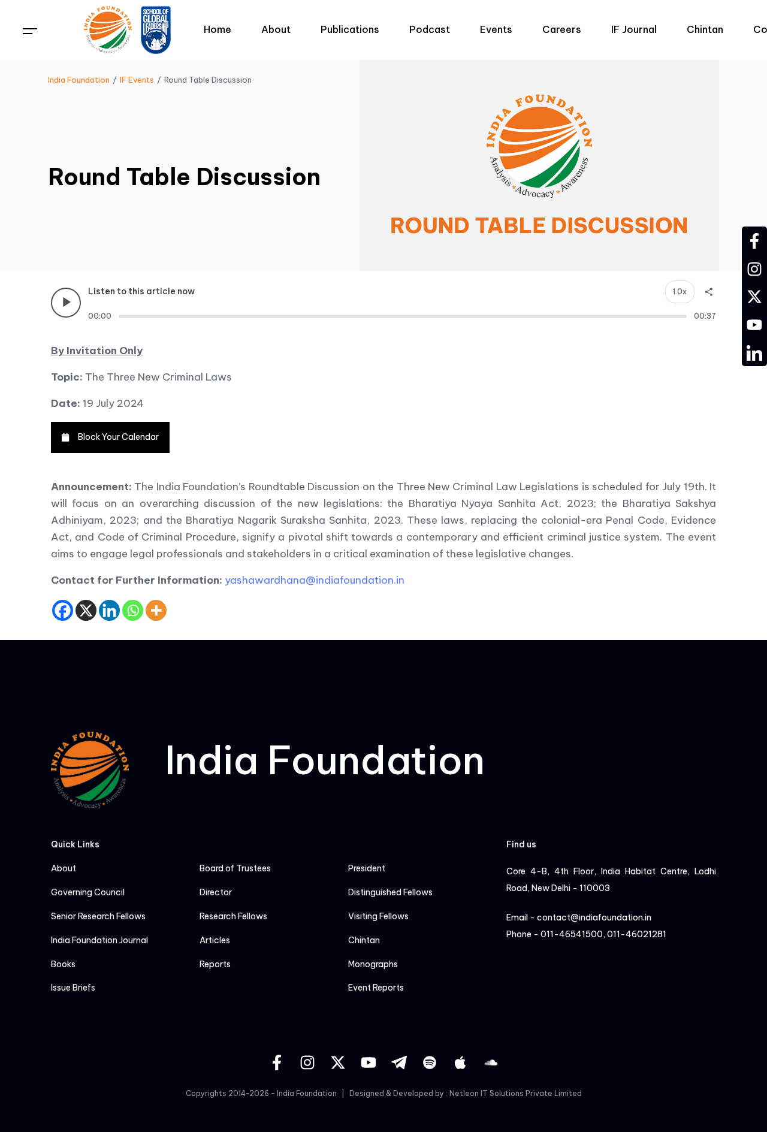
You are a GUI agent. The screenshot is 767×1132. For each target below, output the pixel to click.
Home (217, 29)
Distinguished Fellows (390, 893)
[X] (86, 610)
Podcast (429, 29)
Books (63, 964)
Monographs (373, 964)
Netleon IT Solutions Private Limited (515, 1093)
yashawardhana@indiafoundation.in (314, 580)
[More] (156, 610)
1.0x (680, 291)
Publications (350, 29)
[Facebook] (62, 610)
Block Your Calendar (118, 436)
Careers (561, 29)
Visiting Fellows (378, 916)
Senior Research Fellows (98, 916)
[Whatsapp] (132, 610)
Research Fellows (233, 916)
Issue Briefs (73, 988)
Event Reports (376, 988)
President (366, 869)
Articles (215, 940)
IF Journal (634, 29)
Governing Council (88, 893)
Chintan (705, 29)
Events (496, 29)
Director (216, 893)
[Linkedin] (109, 610)
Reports (215, 964)
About (276, 29)
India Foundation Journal (99, 940)
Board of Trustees (235, 869)
